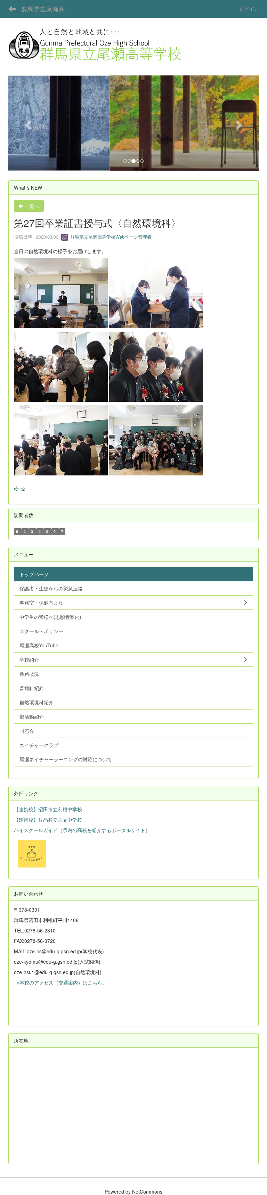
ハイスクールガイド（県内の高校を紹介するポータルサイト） (82, 830)
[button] (27, 123)
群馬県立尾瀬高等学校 (50, 8)
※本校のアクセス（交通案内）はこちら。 (60, 982)
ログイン (249, 8)
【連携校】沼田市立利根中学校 (48, 809)
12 (21, 489)
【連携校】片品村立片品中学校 (48, 819)
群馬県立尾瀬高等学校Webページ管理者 (110, 236)
